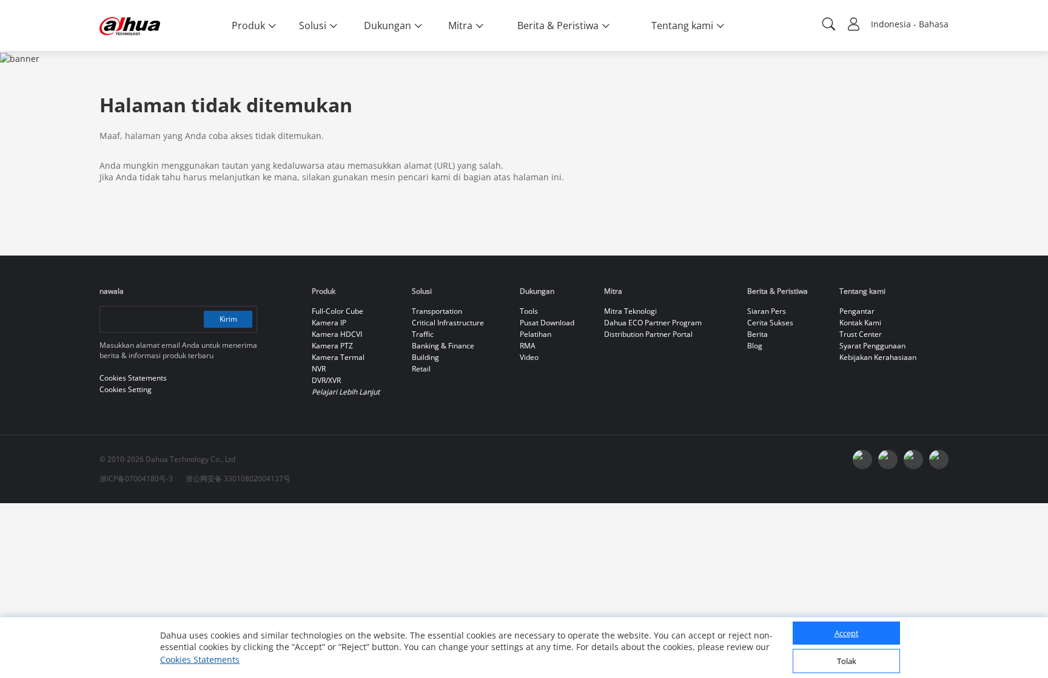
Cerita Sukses (770, 322)
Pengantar (857, 311)
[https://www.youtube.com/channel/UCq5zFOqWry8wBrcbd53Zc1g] (888, 459)
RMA (528, 346)
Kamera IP (329, 322)
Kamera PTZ (332, 346)
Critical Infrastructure (448, 322)
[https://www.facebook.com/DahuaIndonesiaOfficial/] (862, 459)
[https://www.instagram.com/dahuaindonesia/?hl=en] (913, 459)
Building (425, 357)
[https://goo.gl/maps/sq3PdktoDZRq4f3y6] (939, 459)
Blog (754, 346)
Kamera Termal (338, 357)
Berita (757, 334)
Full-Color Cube (337, 311)
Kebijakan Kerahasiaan (877, 357)
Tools (529, 311)
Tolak (846, 661)
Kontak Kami (860, 322)
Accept (847, 633)
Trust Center (860, 334)
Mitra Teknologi (630, 311)
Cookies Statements (200, 659)
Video (529, 357)
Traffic (423, 334)
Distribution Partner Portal (648, 334)
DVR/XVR (326, 380)
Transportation (437, 311)
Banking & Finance (443, 346)
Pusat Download (547, 322)
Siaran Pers (766, 311)
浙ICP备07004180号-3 (136, 478)
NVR (319, 369)
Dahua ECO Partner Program (653, 322)
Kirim (228, 319)
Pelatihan (535, 334)
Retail (421, 369)
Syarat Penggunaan (872, 346)
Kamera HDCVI (337, 334)
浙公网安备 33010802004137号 (238, 478)
